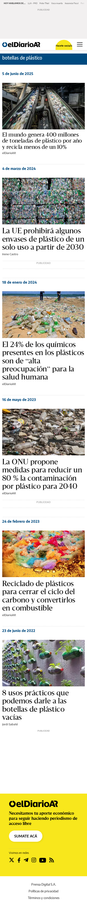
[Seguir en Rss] (51, 860)
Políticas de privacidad (43, 891)
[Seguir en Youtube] (42, 860)
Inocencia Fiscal (72, 3)
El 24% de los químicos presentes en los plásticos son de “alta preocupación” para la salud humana (43, 360)
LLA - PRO (32, 3)
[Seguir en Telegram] (26, 860)
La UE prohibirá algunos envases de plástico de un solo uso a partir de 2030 (43, 239)
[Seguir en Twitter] (11, 860)
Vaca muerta (57, 3)
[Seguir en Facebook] (19, 860)
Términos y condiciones (43, 898)
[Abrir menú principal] (80, 44)
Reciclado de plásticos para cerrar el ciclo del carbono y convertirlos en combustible (38, 595)
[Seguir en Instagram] (33, 860)
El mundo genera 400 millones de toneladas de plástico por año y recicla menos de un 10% (42, 141)
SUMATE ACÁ (25, 836)
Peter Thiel (44, 3)
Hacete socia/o (64, 45)
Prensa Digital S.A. (43, 884)
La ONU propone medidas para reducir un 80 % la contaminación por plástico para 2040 (42, 474)
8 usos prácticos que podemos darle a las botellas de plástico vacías (35, 705)
